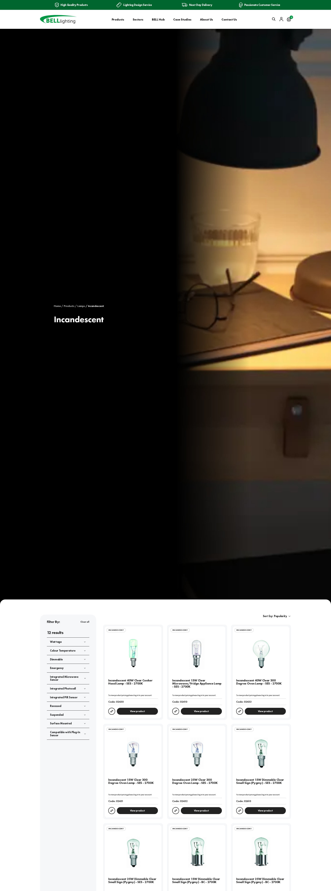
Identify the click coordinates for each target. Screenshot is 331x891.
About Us (206, 19)
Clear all (84, 621)
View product (137, 711)
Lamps (81, 306)
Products (118, 19)
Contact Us (229, 19)
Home (57, 306)
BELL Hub (158, 19)
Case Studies (182, 19)
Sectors (138, 19)
